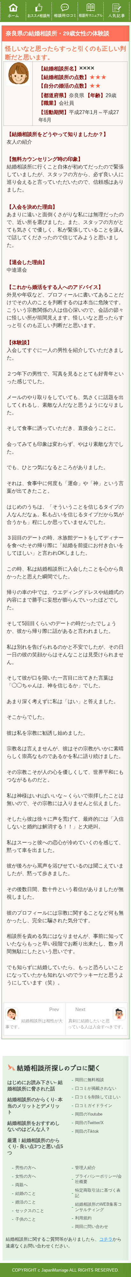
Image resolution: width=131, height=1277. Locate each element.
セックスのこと (29, 1210)
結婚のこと (25, 1193)
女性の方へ (25, 1176)
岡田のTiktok (87, 1131)
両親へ (21, 1184)
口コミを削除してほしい (98, 1097)
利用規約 (83, 1218)
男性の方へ (25, 1167)
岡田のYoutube (88, 1114)
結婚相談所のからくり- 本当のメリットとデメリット (35, 1106)
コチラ (106, 1239)
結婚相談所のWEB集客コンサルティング (98, 1207)
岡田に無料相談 (89, 1079)
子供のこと (25, 1219)
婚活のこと (25, 1202)
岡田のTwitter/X (89, 1122)
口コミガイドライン (93, 1105)
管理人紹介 (85, 1167)
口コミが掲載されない (95, 1088)
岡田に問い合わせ (91, 1226)
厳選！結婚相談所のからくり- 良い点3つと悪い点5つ (35, 1146)
